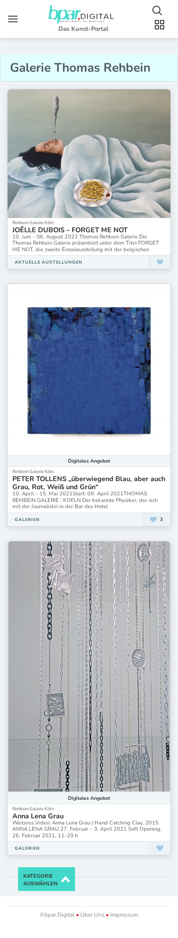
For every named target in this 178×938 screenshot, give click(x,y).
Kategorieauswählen (40, 879)
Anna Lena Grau (38, 816)
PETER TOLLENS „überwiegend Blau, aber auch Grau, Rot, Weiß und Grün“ (88, 483)
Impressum (123, 915)
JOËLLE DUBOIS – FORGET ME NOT (70, 230)
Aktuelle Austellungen (49, 262)
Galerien (27, 519)
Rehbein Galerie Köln (33, 222)
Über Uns (92, 915)
